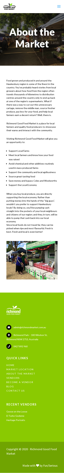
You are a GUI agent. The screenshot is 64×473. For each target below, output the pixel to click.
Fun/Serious (50, 465)
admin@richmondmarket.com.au (29, 327)
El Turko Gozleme (15, 415)
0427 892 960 (20, 346)
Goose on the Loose (16, 411)
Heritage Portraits (15, 420)
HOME (10, 365)
